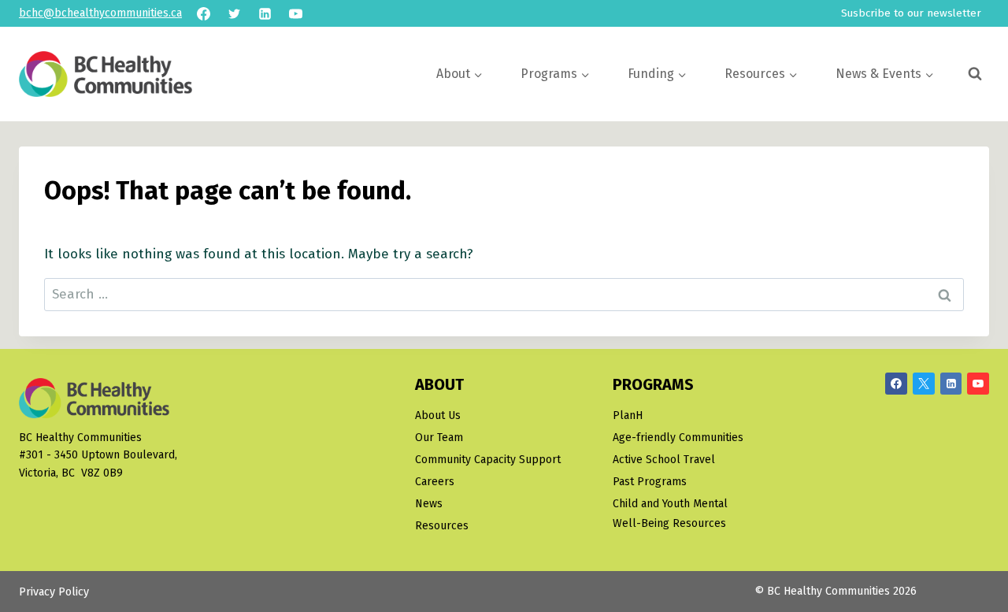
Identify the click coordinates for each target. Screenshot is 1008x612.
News (429, 503)
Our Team (439, 437)
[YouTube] (295, 13)
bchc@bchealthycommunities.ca (100, 13)
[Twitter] (233, 13)
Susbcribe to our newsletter (911, 13)
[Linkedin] (264, 13)
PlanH (628, 415)
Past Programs (650, 481)
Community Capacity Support (488, 459)
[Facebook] (203, 13)
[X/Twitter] (924, 384)
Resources (442, 525)
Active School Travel (664, 459)
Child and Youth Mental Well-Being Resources (670, 513)
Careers (434, 481)
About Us (438, 415)
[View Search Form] (975, 74)
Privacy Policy (54, 592)
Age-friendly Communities (678, 437)
